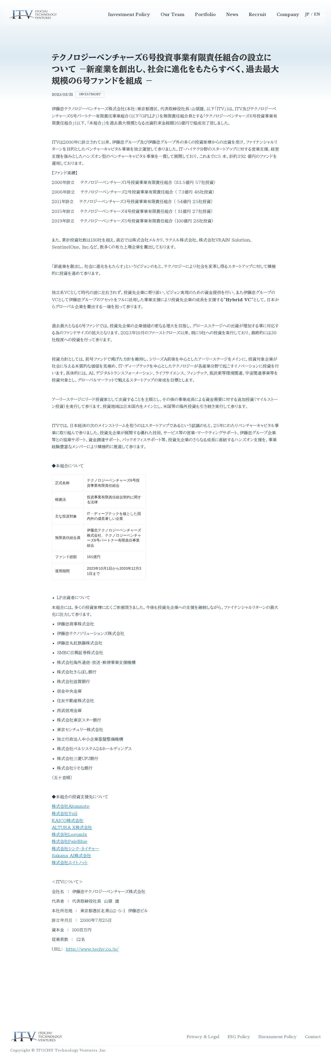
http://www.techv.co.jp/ (92, 949)
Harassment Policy (277, 1036)
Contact (313, 1036)
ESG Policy (239, 1036)
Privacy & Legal (203, 1036)
